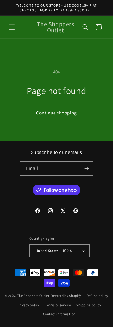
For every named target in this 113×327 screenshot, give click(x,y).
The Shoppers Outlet (33, 296)
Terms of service (58, 305)
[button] (12, 27)
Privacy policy (28, 305)
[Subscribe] (86, 168)
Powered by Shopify (65, 296)
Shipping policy (88, 305)
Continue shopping (56, 113)
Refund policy (97, 296)
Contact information (59, 314)
